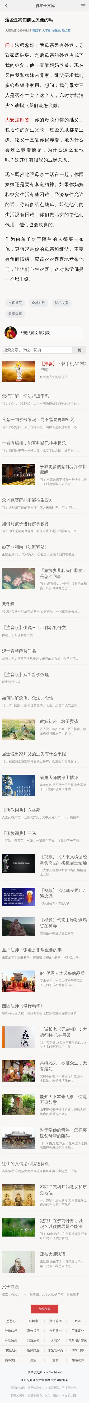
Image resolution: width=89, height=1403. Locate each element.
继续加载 (44, 1309)
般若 (78, 1321)
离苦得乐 (33, 1330)
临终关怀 (11, 1360)
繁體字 (36, 30)
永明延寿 (55, 1330)
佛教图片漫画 (78, 1340)
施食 (55, 1360)
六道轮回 (55, 1321)
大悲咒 (55, 1340)
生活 (33, 1360)
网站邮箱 (62, 1380)
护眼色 (56, 30)
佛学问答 (78, 1350)
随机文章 (61, 303)
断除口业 (33, 1350)
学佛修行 (11, 1330)
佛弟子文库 (45, 6)
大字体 (46, 30)
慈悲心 (11, 1321)
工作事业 (78, 1330)
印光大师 (11, 1350)
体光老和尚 (55, 1350)
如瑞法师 (78, 1360)
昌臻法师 (33, 1340)
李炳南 (33, 1321)
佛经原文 (50, 1380)
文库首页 (15, 303)
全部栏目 (38, 303)
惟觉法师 (11, 1340)
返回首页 (26, 1380)
